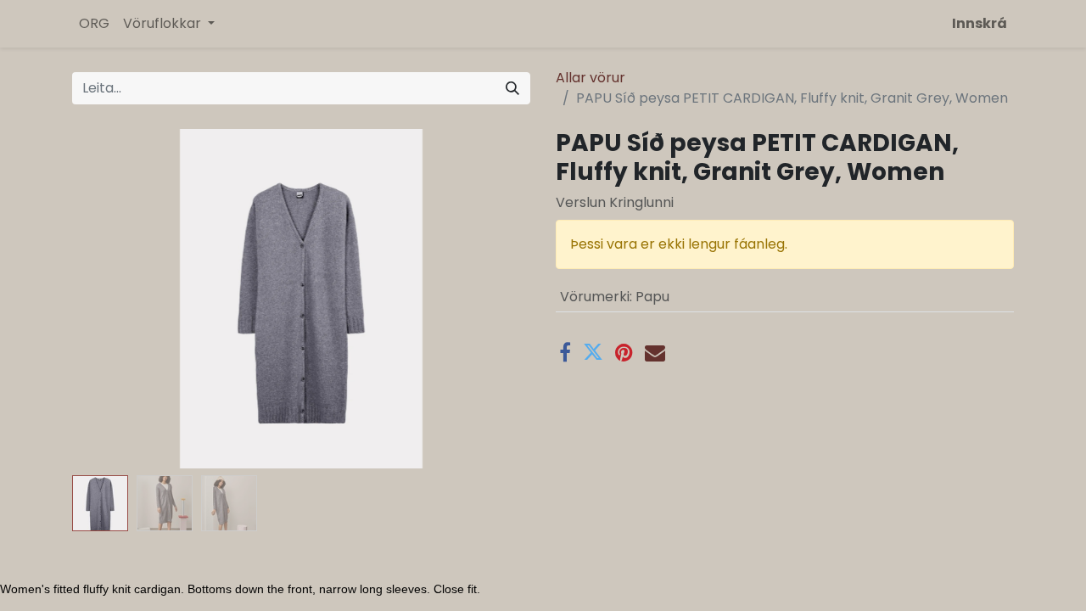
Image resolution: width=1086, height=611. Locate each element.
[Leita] (512, 88)
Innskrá (979, 23)
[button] (106, 299)
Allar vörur (590, 77)
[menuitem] (94, 24)
